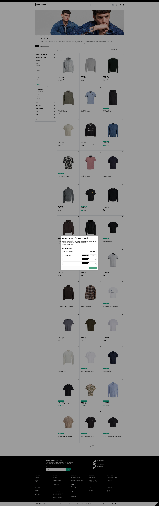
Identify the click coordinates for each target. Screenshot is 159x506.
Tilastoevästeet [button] (66, 263)
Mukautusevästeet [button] (67, 255)
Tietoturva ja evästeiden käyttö (67, 244)
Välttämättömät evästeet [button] (68, 251)
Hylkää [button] (85, 255)
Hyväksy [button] (92, 255)
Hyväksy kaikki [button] (93, 267)
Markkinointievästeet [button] (67, 259)
